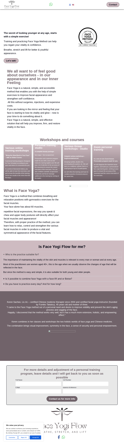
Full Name (19, 380)
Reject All (24, 437)
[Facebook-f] (59, 437)
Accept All (35, 437)
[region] (24, 431)
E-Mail (18, 387)
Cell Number (67, 380)
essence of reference (69, 387)
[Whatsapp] (51, 4)
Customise (12, 437)
